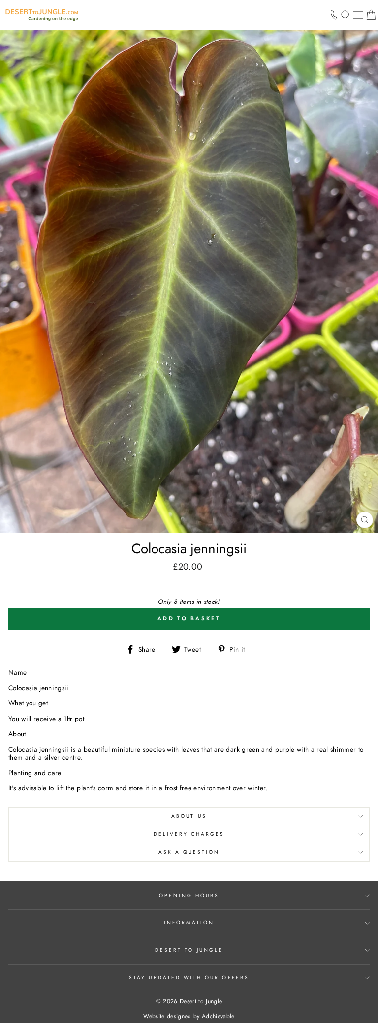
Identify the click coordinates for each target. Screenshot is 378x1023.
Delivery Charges (189, 834)
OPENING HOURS (189, 895)
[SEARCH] (346, 15)
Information (189, 922)
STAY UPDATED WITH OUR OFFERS (189, 977)
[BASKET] (371, 15)
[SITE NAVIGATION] (358, 15)
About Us (188, 816)
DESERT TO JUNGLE (189, 950)
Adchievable (218, 1016)
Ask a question (189, 852)
